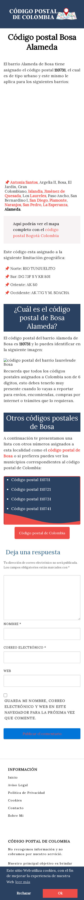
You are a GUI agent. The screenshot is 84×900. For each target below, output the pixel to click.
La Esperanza (55, 204)
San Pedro (32, 204)
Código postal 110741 (31, 508)
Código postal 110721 (31, 489)
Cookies (15, 800)
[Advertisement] (42, 132)
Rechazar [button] (24, 893)
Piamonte (58, 200)
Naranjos (13, 204)
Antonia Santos (24, 182)
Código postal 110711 (30, 479)
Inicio (13, 777)
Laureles (38, 195)
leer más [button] (22, 882)
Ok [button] (60, 893)
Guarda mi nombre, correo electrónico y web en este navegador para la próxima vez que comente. (39, 709)
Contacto (16, 808)
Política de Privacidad (26, 793)
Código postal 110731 (31, 499)
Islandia (35, 191)
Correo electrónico (25, 647)
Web (7, 671)
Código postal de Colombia (42, 533)
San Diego (39, 200)
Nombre (12, 624)
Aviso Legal (18, 785)
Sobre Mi (16, 816)
